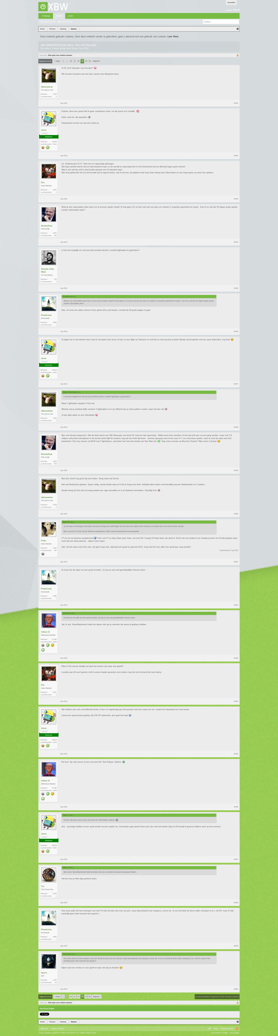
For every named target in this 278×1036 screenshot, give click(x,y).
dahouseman (47, 87)
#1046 (236, 331)
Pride (43, 541)
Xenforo (61, 1028)
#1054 (236, 701)
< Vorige (57, 61)
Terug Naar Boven (227, 1028)
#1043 (236, 199)
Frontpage (46, 16)
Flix (42, 182)
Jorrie (43, 130)
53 (82, 61)
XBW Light (44, 1028)
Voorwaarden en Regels (219, 1033)
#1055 (236, 754)
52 (78, 61)
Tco (42, 886)
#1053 (236, 658)
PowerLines (46, 315)
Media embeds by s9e (88, 1033)
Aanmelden (231, 2)
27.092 (54, 639)
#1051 (236, 562)
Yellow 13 (45, 632)
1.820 (55, 980)
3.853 (55, 233)
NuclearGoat (46, 226)
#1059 (236, 946)
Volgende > (96, 61)
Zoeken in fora (49, 22)
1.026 (55, 94)
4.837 (55, 190)
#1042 (236, 155)
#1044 (236, 242)
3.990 (55, 322)
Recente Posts (66, 22)
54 (86, 61)
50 (71, 61)
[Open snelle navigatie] (237, 29)
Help (209, 1028)
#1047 (236, 384)
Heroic (75, 48)
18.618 (54, 141)
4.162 (55, 548)
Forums (59, 16)
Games (55, 48)
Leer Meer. (173, 36)
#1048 (236, 427)
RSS (237, 1028)
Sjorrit (44, 973)
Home (216, 1028)
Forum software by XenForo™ (59, 1033)
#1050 (236, 514)
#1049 (236, 470)
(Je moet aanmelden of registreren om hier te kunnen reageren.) (217, 997)
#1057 (236, 859)
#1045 (236, 288)
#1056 (236, 807)
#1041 (236, 103)
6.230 (55, 893)
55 (90, 61)
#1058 (236, 902)
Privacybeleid (234, 1033)
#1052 (236, 605)
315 (55, 279)
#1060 (236, 989)
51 (75, 61)
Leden (70, 16)
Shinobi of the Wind (47, 270)
